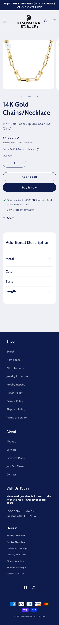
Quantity (8, 155)
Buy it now (29, 187)
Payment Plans (16, 458)
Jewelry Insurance (17, 376)
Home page (13, 359)
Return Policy (15, 392)
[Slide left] (21, 96)
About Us (12, 441)
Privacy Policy (15, 401)
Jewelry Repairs (16, 384)
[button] (4, 21)
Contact (11, 474)
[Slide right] (37, 96)
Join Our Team (15, 466)
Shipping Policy (16, 409)
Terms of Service (17, 417)
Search (11, 351)
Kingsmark (25, 616)
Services (12, 449)
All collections (15, 368)
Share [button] (10, 217)
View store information (20, 209)
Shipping (6, 142)
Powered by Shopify (37, 616)
